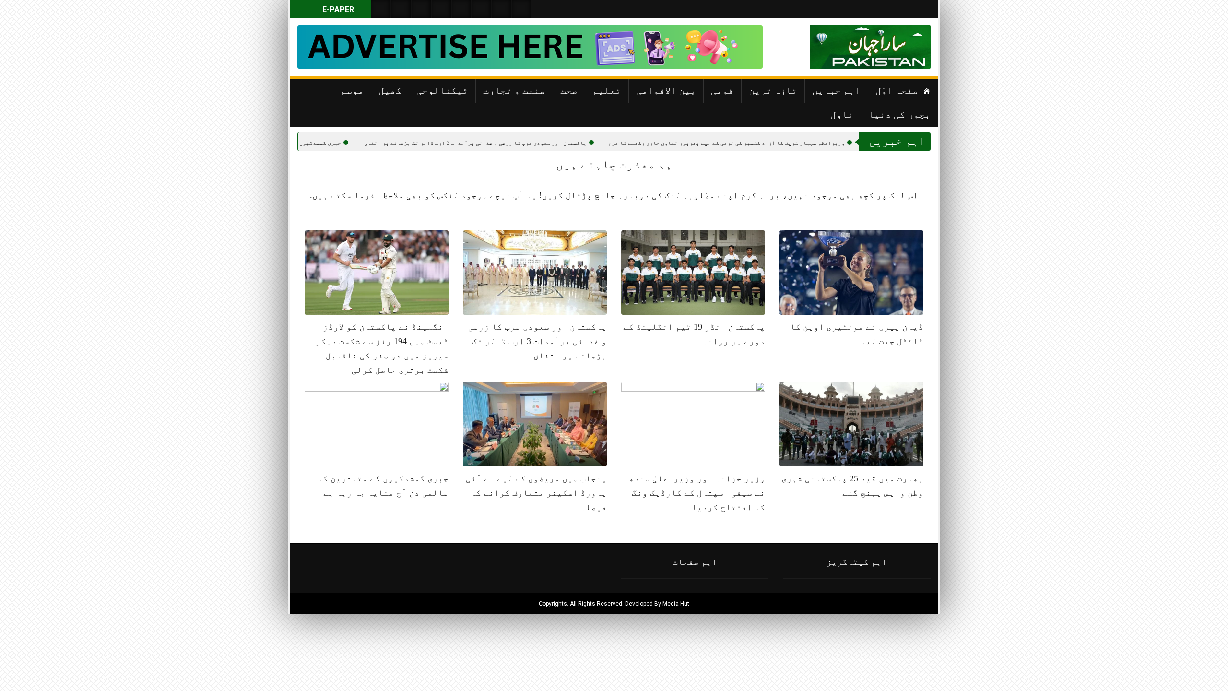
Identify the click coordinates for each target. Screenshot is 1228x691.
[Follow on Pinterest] (461, 9)
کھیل (389, 90)
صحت (569, 90)
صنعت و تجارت (514, 90)
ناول (841, 114)
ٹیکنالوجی (442, 90)
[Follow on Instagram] (521, 9)
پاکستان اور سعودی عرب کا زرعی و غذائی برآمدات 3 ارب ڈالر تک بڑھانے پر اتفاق (517, 143)
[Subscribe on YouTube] (441, 9)
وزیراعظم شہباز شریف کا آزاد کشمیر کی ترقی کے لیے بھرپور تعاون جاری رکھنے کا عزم (768, 143)
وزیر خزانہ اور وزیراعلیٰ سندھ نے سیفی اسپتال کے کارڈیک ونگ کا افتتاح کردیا (697, 493)
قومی (722, 90)
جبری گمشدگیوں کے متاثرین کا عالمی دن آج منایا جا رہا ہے (301, 143)
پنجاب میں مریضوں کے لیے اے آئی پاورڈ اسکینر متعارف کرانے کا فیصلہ (536, 493)
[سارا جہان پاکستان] (902, 47)
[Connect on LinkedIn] (481, 9)
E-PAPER (337, 9)
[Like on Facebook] (401, 9)
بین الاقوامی (666, 90)
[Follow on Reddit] (501, 9)
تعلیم (606, 90)
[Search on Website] (380, 9)
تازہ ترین (773, 90)
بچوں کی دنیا (899, 114)
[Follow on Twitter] (421, 9)
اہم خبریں (836, 90)
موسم (352, 90)
